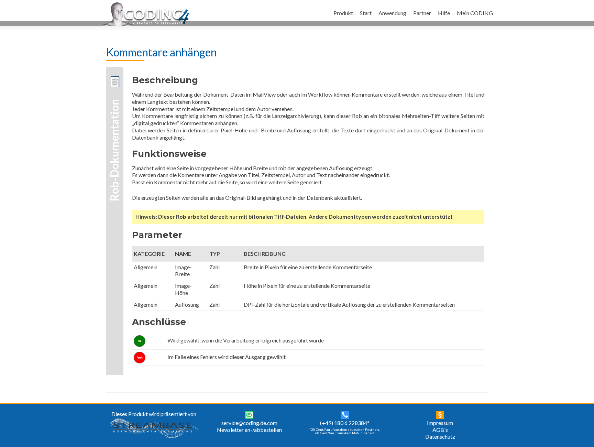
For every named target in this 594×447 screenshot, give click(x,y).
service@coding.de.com (249, 422)
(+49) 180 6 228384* (345, 422)
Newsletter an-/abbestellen (249, 429)
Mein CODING (475, 13)
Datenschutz (440, 436)
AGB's (440, 429)
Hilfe (444, 13)
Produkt (343, 13)
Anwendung (392, 13)
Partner (422, 13)
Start (366, 13)
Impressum (440, 422)
